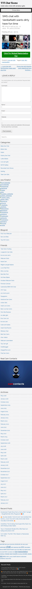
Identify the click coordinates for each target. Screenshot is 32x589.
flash (16, 549)
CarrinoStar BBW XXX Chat (8, 287)
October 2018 (5, 440)
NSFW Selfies (4, 165)
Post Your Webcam (6, 233)
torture (7, 558)
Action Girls (4, 302)
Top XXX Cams (5, 240)
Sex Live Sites (5, 236)
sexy (4, 556)
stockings (18, 556)
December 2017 (5, 468)
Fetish (2, 152)
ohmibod (20, 553)
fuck (18, 549)
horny (6, 551)
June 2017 (3, 487)
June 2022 (3, 427)
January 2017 (4, 503)
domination (27, 547)
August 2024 (4, 411)
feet (5, 549)
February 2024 (5, 414)
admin (4, 28)
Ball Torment (7, 544)
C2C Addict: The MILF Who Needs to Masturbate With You (14, 583)
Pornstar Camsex (5, 283)
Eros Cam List (5, 318)
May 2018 (3, 452)
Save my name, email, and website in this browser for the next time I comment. (15, 126)
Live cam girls (11, 60)
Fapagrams (4, 296)
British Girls (4, 149)
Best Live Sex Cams (6, 309)
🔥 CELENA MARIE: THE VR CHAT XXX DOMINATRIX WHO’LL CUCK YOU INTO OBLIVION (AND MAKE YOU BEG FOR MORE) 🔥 (16, 519)
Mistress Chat (4, 331)
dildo (19, 547)
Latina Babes (4, 158)
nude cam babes (5, 324)
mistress (2, 553)
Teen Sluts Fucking (6, 249)
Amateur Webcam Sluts (7, 280)
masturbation (6, 62)
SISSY (7, 556)
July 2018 (3, 446)
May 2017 (3, 490)
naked (11, 553)
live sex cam (4, 321)
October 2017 (4, 474)
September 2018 (5, 443)
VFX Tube (3, 290)
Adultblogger (4, 347)
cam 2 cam (25, 544)
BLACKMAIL (12, 544)
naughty (15, 554)
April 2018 (3, 455)
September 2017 (5, 478)
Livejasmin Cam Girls (7, 252)
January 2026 (4, 399)
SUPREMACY (3, 558)
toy (10, 558)
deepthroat (16, 547)
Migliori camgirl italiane (7, 264)
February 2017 (5, 500)
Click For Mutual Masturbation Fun (16, 54)
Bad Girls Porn (5, 274)
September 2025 (5, 405)
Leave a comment (14, 28)
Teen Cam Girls (5, 174)
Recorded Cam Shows (7, 168)
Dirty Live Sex (4, 271)
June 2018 (3, 449)
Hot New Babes (5, 277)
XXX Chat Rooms (9, 2)
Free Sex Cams (5, 353)
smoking (11, 556)
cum (12, 547)
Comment (4, 85)
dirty (26, 60)
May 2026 (3, 395)
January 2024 (4, 418)
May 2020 (3, 433)
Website (3, 117)
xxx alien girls (4, 315)
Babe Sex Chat (5, 146)
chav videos (4, 337)
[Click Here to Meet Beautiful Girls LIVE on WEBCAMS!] (16, 387)
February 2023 (5, 424)
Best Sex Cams (5, 334)
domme (2, 549)
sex (1, 556)
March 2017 (4, 497)
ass (3, 544)
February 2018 (5, 462)
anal (1, 544)
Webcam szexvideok (7, 340)
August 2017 (4, 481)
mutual (7, 554)
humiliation (10, 551)
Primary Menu (16, 10)
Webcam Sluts (5, 258)
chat (22, 60)
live (16, 551)
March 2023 (4, 421)
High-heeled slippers (26, 549)
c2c (21, 544)
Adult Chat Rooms (6, 328)
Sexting (3, 171)
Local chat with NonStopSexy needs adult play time (8, 68)
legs (13, 551)
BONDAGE (17, 544)
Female (8, 549)
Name (3, 104)
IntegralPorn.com (5, 350)
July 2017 (3, 484)
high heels (2, 551)
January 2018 (4, 465)
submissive (23, 556)
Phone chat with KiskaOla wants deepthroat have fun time (24, 68)
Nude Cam (4, 261)
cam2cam (3, 547)
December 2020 (5, 430)
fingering (12, 549)
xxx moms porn (5, 293)
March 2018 (4, 459)
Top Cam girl (4, 343)
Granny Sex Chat (5, 155)
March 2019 (4, 437)
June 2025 (3, 408)
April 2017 (3, 493)
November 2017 (5, 471)
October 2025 (5, 402)
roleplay (29, 553)
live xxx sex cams (5, 255)
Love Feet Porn (5, 268)
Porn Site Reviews (6, 312)
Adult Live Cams (5, 306)
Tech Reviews (27, 586)
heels (20, 549)
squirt (14, 556)
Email (3, 111)
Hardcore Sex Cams (6, 299)
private (25, 554)
